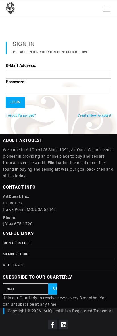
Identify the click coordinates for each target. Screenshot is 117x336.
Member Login (16, 254)
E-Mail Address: (21, 65)
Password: (16, 82)
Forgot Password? (21, 115)
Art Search (13, 265)
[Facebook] (52, 324)
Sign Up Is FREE (17, 243)
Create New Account (94, 115)
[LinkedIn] (63, 324)
